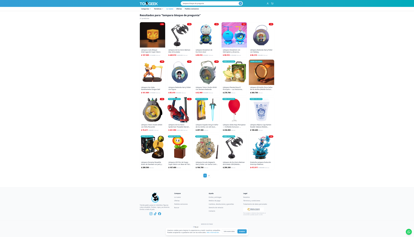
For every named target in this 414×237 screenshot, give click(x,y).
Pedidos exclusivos (192, 9)
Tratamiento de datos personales (255, 204)
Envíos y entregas (215, 197)
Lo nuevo (169, 9)
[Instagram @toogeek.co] (150, 213)
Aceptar (242, 231)
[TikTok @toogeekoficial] (155, 213)
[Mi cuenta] (268, 3)
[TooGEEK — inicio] (149, 3)
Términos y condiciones (251, 201)
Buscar (176, 207)
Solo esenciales (229, 231)
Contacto (212, 211)
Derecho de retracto (216, 207)
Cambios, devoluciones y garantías (221, 204)
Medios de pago (214, 201)
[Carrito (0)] (272, 3)
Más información (213, 232)
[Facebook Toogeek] (159, 213)
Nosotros (246, 197)
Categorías (145, 9)
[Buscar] (240, 3)
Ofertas (179, 9)
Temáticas (157, 9)
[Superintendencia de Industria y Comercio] (253, 209)
